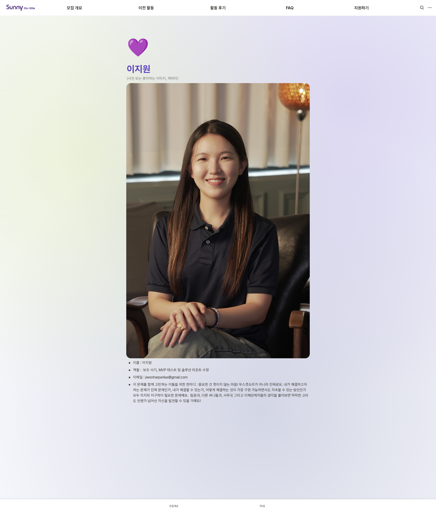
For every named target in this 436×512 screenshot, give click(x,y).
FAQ (290, 7)
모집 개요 (74, 7)
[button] (422, 8)
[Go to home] (20, 8)
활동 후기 (218, 7)
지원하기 (361, 7)
